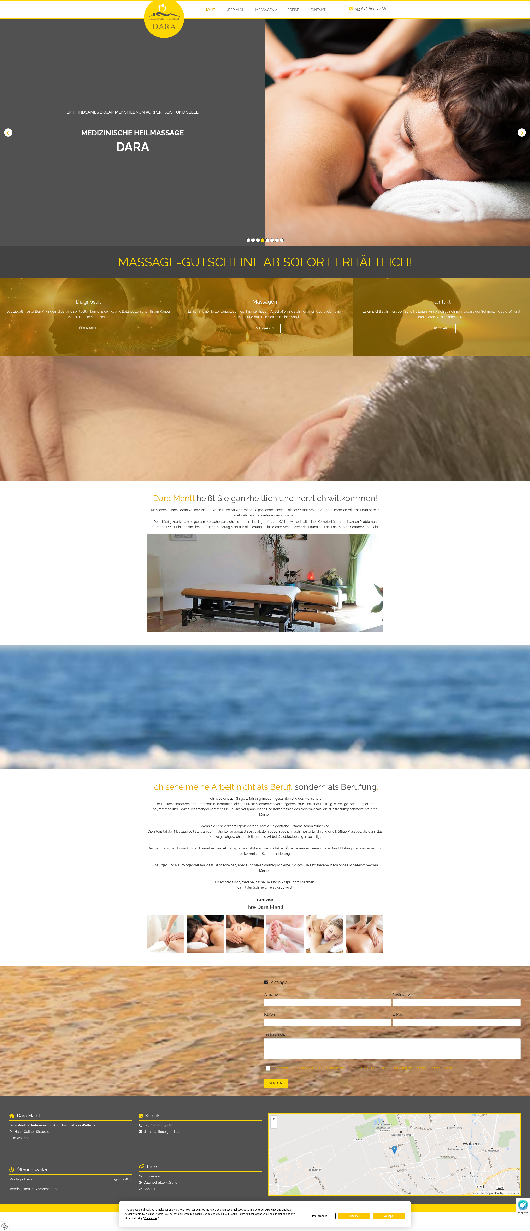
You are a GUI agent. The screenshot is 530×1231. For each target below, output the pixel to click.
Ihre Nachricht (274, 1034)
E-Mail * (398, 1014)
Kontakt (317, 10)
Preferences (319, 1216)
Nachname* (402, 994)
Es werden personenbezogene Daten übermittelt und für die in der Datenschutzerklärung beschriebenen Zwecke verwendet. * (367, 1068)
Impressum (152, 1176)
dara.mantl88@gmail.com (163, 1132)
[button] (88, 328)
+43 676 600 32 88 (370, 9)
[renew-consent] (4, 1226)
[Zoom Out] (274, 1125)
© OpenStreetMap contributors (502, 1193)
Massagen (264, 10)
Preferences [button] (150, 1218)
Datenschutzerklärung (160, 1182)
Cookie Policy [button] (237, 1214)
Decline (354, 1216)
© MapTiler (478, 1193)
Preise (293, 10)
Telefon (269, 1014)
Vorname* (271, 994)
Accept (388, 1216)
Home (209, 10)
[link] (266, 9)
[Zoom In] (274, 1119)
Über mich (235, 10)
